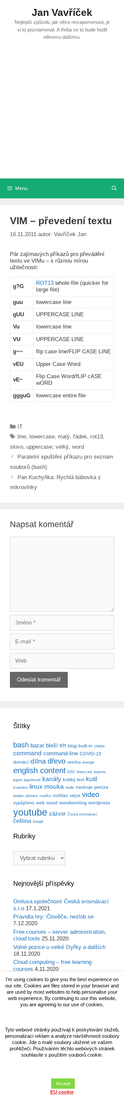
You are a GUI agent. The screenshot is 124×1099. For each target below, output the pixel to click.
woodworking (73, 802)
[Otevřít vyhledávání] (114, 188)
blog (72, 745)
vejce (74, 795)
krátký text (73, 779)
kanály (51, 778)
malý (64, 436)
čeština (22, 821)
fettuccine (84, 772)
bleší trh (56, 745)
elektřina (74, 762)
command (27, 753)
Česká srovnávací (82, 814)
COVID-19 (90, 753)
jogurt (17, 780)
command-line (60, 753)
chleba (99, 746)
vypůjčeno (23, 802)
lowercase (42, 436)
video (90, 794)
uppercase (39, 447)
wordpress (99, 802)
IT (20, 427)
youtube (30, 812)
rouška (45, 796)
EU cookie (62, 1092)
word (78, 447)
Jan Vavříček (62, 12)
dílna (38, 761)
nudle (69, 787)
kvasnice (20, 787)
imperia (99, 772)
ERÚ (71, 772)
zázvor (57, 814)
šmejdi (38, 822)
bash (21, 745)
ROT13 (45, 283)
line (22, 436)
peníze (101, 787)
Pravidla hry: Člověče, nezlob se (53, 917)
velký (62, 447)
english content (39, 770)
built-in (85, 745)
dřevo (56, 761)
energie (88, 762)
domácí (21, 762)
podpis (18, 796)
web (40, 802)
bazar (37, 745)
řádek (80, 436)
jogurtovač (32, 780)
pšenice (31, 796)
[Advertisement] (62, 113)
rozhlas (60, 795)
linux (36, 786)
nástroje (84, 787)
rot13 (96, 436)
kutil (91, 778)
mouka (54, 786)
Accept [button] (63, 1083)
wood (52, 802)
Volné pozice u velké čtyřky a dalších (59, 947)
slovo (16, 447)
